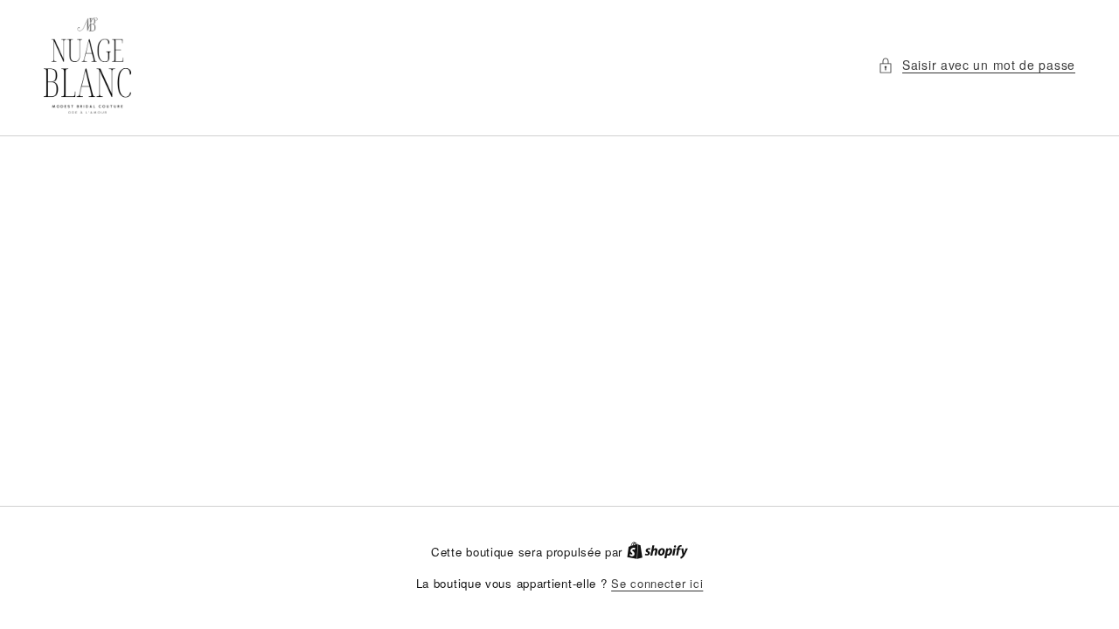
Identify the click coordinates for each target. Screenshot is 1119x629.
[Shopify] (657, 551)
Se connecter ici (657, 583)
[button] (976, 65)
